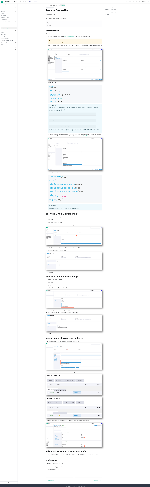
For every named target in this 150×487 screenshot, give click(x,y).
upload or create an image (69, 36)
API (20, 1)
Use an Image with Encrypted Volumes (111, 11)
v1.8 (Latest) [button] (14, 1)
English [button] (24, 1)
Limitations (107, 14)
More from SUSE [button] (136, 1)
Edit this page (50, 473)
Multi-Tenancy (65, 455)
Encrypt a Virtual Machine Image (110, 7)
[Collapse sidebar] (9, 483)
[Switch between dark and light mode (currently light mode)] (148, 2)
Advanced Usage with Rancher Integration (112, 12)
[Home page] (47, 5)
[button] (8, 7)
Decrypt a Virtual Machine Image (110, 9)
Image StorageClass (84, 135)
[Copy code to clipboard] (101, 86)
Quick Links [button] (128, 1)
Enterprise (144, 1)
